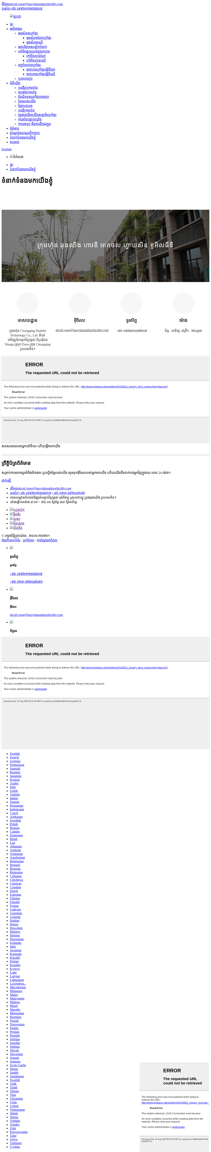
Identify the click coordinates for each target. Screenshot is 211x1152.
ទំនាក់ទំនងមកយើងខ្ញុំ (23, 137)
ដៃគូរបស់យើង (27, 101)
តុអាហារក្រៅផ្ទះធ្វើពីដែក (40, 69)
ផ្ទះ (11, 24)
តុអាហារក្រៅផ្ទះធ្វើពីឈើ (40, 74)
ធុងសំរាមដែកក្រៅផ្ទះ (38, 38)
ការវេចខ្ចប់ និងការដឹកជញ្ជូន (34, 124)
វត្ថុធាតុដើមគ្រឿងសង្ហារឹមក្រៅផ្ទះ (37, 115)
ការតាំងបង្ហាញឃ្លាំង (30, 119)
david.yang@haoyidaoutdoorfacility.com (82, 330)
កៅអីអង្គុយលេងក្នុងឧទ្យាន (34, 51)
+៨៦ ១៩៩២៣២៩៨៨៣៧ (26, 574)
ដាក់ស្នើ (6, 480)
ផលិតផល (16, 28)
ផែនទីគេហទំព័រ (11, 540)
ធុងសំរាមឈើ (34, 42)
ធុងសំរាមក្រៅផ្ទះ (28, 33)
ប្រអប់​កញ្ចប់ (25, 78)
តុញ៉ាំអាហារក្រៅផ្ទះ (29, 65)
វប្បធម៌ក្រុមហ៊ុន (27, 92)
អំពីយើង (15, 83)
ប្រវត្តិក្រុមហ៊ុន (26, 110)
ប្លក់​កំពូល (28, 540)
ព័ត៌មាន (14, 128)
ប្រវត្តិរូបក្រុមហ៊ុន (28, 87)
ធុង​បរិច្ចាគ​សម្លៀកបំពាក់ (32, 47)
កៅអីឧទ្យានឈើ (36, 60)
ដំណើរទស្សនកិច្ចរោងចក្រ (33, 96)
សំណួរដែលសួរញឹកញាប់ (25, 133)
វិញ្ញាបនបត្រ (25, 106)
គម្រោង (14, 142)
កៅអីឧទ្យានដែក (36, 56)
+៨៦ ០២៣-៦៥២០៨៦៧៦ (26, 581)
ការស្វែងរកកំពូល (47, 540)
